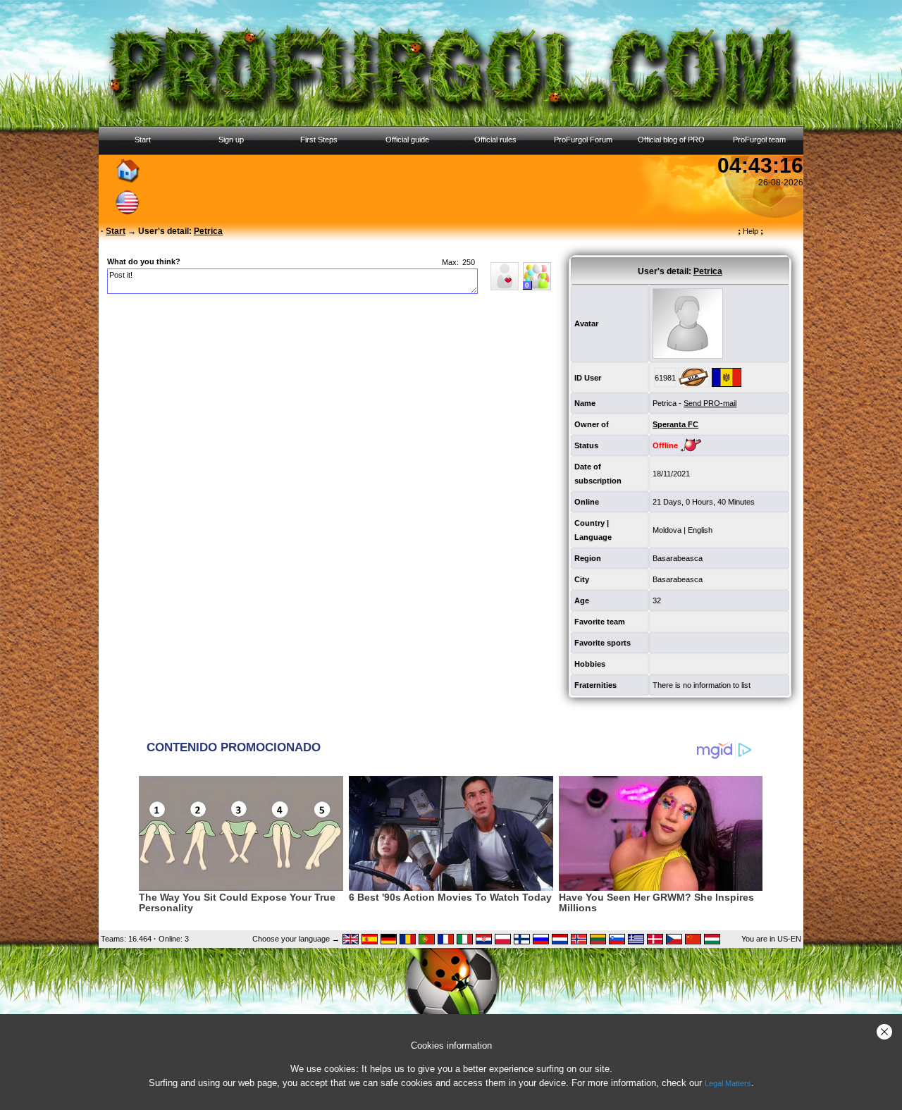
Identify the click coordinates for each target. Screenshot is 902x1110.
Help (750, 231)
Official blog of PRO (671, 139)
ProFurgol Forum (583, 139)
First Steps (319, 139)
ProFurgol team (759, 139)
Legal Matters (728, 1083)
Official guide (407, 139)
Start (143, 139)
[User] (504, 287)
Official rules (495, 139)
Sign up (231, 139)
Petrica (664, 403)
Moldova (667, 530)
